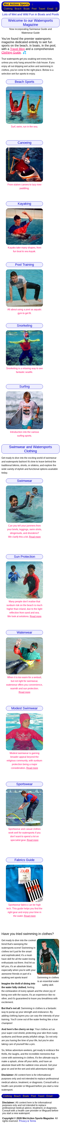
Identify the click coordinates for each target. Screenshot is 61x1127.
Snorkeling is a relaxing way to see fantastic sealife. (24, 370)
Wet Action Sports (16, 4)
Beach (18, 8)
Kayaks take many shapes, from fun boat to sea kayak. (24, 249)
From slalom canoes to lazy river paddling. (24, 186)
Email (50, 8)
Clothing (8, 8)
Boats (27, 8)
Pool (34, 8)
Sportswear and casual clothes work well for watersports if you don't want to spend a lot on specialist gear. (24, 834)
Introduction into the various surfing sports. (24, 434)
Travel (42, 8)
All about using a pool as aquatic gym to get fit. (24, 311)
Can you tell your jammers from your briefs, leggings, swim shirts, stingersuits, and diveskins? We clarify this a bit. (24, 531)
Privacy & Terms (27, 1121)
